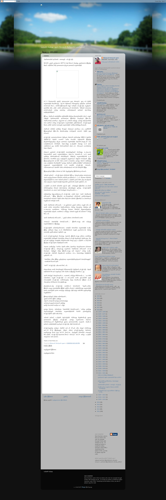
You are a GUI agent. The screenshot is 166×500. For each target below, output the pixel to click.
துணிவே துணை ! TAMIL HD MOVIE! (104, 184)
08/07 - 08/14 (102, 334)
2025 (98, 296)
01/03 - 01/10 (102, 399)
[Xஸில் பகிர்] (48, 346)
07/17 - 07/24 (102, 336)
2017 (98, 307)
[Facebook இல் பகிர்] (49, 346)
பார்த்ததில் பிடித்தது (102, 161)
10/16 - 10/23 (102, 320)
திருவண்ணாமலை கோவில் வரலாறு (104, 284)
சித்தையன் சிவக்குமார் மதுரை (111, 57)
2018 (98, 305)
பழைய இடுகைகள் (85, 396)
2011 (98, 411)
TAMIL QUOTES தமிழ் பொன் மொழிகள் (107, 136)
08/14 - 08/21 (102, 332)
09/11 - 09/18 (102, 325)
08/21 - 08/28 (102, 330)
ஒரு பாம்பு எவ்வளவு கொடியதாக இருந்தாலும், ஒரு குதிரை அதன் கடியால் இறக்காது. (107, 73)
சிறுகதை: (99, 84)
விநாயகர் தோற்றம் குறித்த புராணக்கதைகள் (107, 213)
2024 (98, 298)
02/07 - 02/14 (102, 394)
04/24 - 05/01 (102, 357)
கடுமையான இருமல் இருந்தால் (105, 375)
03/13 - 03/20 (102, 364)
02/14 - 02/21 (102, 373)
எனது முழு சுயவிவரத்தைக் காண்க (110, 61)
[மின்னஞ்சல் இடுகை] (83, 343)
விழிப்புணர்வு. (100, 71)
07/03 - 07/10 (102, 339)
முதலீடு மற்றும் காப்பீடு (102, 148)
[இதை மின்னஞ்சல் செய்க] (44, 346)
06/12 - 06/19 (102, 343)
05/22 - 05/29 (102, 350)
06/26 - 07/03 (102, 341)
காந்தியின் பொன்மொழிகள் (103, 220)
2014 (98, 404)
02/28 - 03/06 (102, 368)
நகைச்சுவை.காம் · (101, 114)
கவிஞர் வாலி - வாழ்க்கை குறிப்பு (110, 247)
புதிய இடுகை (48, 396)
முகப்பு (66, 396)
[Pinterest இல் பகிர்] (51, 346)
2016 (98, 309)
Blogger (84, 487)
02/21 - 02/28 (102, 370)
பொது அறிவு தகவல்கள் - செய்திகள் (106, 169)
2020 (98, 303)
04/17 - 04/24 (102, 359)
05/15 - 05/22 (102, 352)
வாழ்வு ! (105, 138)
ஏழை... (105, 149)
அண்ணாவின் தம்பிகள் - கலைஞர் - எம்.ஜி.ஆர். (109, 384)
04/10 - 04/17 (102, 361)
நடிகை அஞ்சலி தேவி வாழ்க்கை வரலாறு (105, 256)
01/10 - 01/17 (102, 397)
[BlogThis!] (46, 346)
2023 (98, 300)
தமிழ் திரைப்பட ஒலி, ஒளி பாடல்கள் (105, 125)
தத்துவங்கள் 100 (106, 202)
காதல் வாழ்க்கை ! (101, 104)
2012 (98, 409)
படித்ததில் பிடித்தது (101, 102)
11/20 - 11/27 (102, 314)
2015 (98, 402)
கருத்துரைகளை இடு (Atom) (59, 400)
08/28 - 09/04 (102, 327)
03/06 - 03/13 (102, 366)
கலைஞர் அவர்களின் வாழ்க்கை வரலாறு (106, 229)
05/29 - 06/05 (102, 348)
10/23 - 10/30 (102, 318)
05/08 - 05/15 (102, 355)
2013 (98, 406)
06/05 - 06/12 (102, 345)
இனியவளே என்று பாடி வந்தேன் (103, 190)
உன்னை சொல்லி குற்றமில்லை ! (102, 195)
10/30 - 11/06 (102, 316)
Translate (107, 178)
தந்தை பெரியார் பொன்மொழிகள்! (110, 265)
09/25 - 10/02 (102, 323)
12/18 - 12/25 (102, 311)
